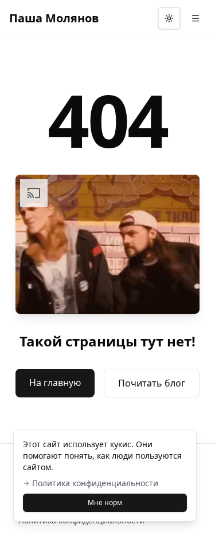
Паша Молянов (54, 18)
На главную (55, 382)
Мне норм (105, 502)
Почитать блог (151, 383)
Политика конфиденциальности (95, 483)
